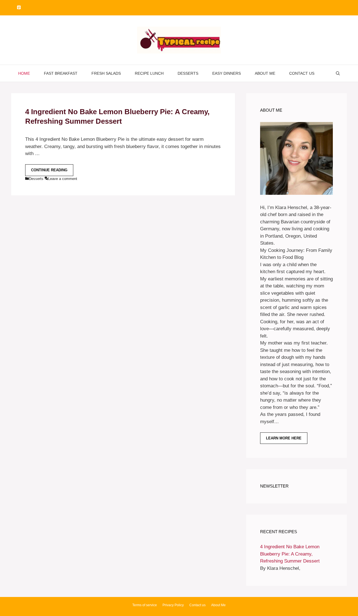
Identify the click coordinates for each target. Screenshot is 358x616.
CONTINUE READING (49, 170)
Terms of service (144, 605)
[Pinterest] (18, 8)
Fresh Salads (106, 73)
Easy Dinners (226, 73)
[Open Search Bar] (338, 73)
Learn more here (284, 438)
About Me (265, 73)
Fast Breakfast (60, 73)
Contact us (301, 73)
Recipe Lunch (149, 73)
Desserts (188, 73)
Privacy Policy (173, 605)
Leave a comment (62, 179)
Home (24, 73)
